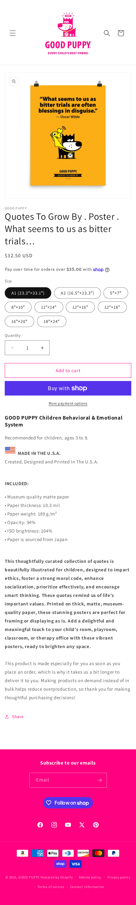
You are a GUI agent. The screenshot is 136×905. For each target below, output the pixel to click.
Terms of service (51, 886)
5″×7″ (115, 293)
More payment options (68, 403)
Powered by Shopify (56, 877)
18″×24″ (52, 321)
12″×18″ (112, 307)
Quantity (13, 335)
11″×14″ (49, 307)
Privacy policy (119, 877)
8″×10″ (18, 307)
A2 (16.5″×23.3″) (77, 293)
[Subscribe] (100, 780)
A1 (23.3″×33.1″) (28, 293)
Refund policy (90, 877)
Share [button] (18, 716)
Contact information (87, 886)
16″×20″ (19, 321)
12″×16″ (80, 307)
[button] (13, 33)
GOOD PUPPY (29, 877)
